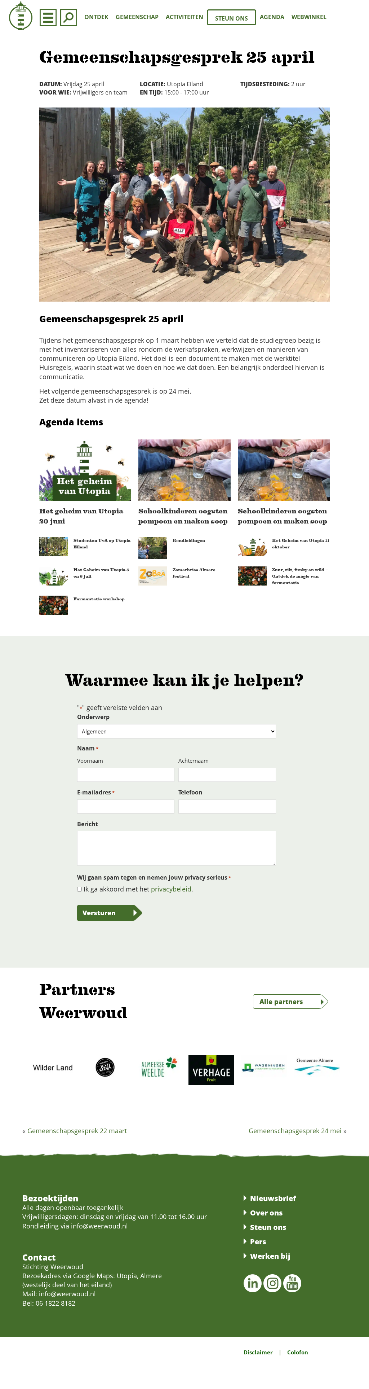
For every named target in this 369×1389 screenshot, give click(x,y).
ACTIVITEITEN (184, 17)
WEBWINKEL (309, 17)
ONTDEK (96, 17)
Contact (39, 1257)
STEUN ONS (231, 18)
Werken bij (270, 1256)
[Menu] (48, 17)
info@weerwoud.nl (67, 1293)
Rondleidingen (189, 540)
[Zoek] (69, 17)
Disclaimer (258, 1352)
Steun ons (268, 1227)
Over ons (266, 1213)
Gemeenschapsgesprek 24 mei (295, 1130)
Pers (258, 1241)
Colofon (297, 1352)
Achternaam (193, 760)
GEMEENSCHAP (137, 17)
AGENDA (272, 17)
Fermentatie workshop (99, 598)
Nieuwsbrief (273, 1198)
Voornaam (90, 760)
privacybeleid (171, 889)
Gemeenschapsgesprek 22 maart (77, 1130)
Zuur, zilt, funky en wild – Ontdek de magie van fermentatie (300, 576)
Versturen (99, 912)
